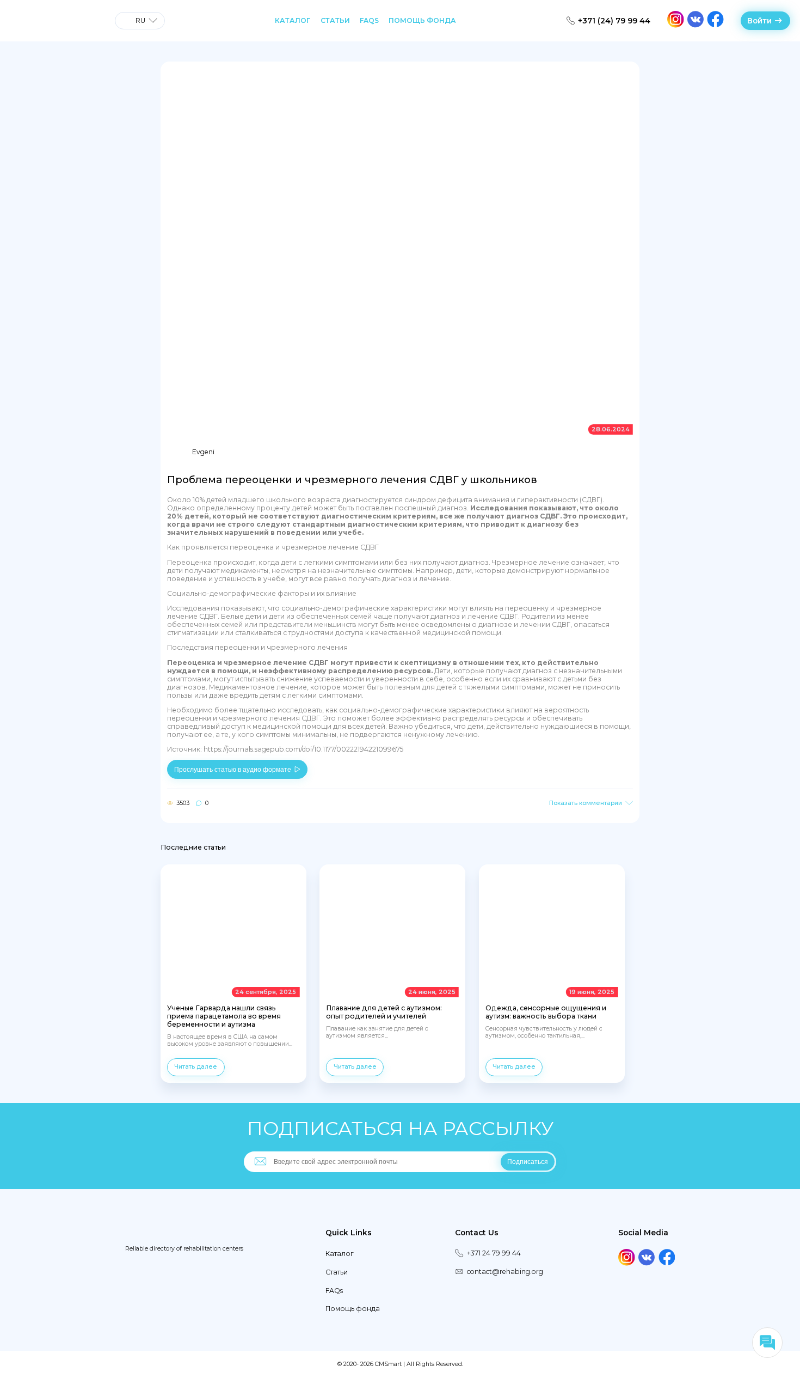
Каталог (292, 20)
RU (140, 20)
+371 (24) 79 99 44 (614, 20)
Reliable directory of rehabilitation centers (184, 1248)
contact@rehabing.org (505, 1271)
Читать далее (195, 1066)
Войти (759, 20)
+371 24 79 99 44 (494, 1253)
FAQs (369, 20)
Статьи (335, 20)
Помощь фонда (422, 20)
